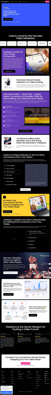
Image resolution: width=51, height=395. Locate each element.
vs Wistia (12, 373)
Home (2, 373)
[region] (25, 342)
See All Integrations (33, 315)
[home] (5, 1)
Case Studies (20, 376)
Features (3, 375)
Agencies (37, 373)
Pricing (24, 1)
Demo (27, 1)
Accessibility (30, 391)
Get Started (47, 1)
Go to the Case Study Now (8, 294)
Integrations (3, 377)
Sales (28, 375)
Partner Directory (38, 375)
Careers (37, 383)
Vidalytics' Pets (38, 385)
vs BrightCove (13, 383)
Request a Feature (38, 379)
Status (37, 387)
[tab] (12, 165)
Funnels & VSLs (29, 373)
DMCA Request (38, 377)
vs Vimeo (12, 375)
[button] (12, 1)
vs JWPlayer (12, 381)
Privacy (27, 391)
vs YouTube (12, 377)
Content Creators (29, 377)
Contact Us (37, 381)
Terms (25, 391)
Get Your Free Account (25, 363)
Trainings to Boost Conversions (20, 374)
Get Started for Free (4, 382)
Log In (43, 1)
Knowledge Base (20, 378)
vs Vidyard (12, 379)
